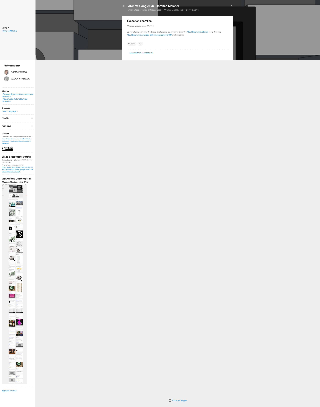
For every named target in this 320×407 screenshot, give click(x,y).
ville (140, 44)
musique (131, 44)
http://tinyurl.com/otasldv (197, 32)
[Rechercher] (231, 7)
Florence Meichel (9, 31)
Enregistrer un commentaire (141, 53)
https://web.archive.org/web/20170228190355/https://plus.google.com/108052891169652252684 (17, 169)
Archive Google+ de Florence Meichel (153, 6)
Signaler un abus (9, 390)
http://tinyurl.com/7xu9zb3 (138, 35)
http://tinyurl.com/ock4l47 (161, 35)
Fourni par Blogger (179, 400)
